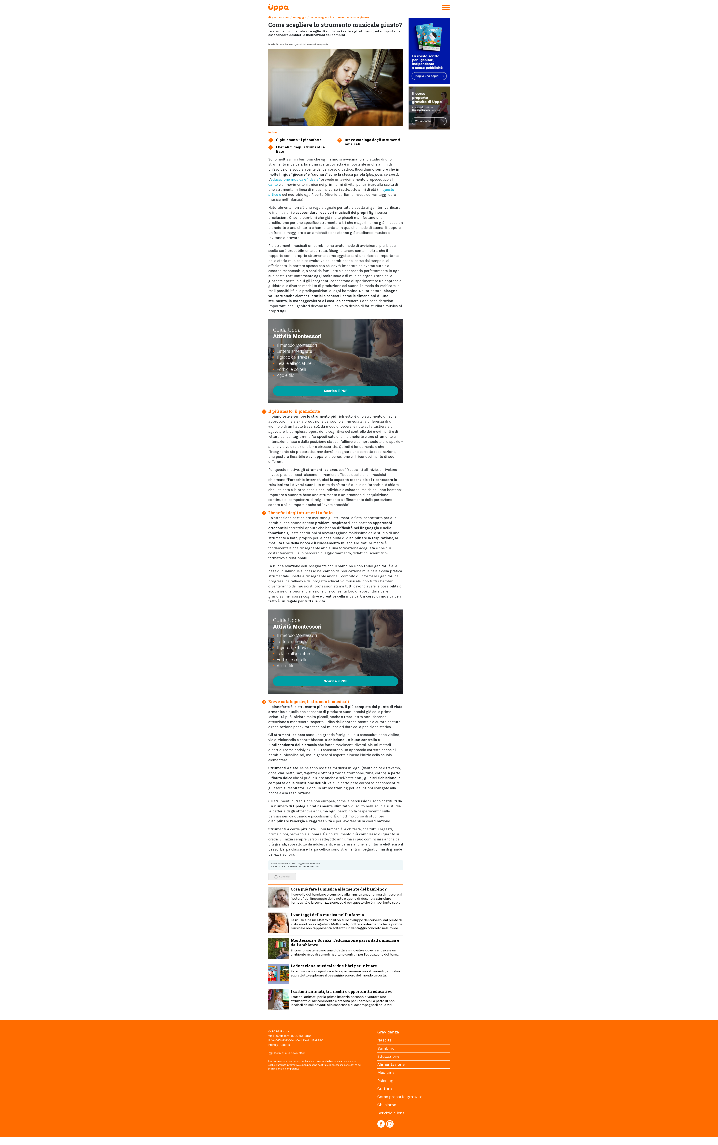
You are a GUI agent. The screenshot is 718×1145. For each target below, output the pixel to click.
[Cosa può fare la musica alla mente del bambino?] (278, 897)
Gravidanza (388, 1032)
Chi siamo (386, 1104)
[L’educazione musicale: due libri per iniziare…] (278, 974)
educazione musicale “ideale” (295, 179)
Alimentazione (391, 1064)
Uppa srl (285, 1031)
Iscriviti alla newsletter (289, 1053)
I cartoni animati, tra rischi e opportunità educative (343, 998)
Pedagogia (299, 17)
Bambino (386, 1048)
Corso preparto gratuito (399, 1096)
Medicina (386, 1072)
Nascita (384, 1040)
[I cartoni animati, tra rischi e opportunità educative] (278, 999)
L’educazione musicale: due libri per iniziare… (345, 970)
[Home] (269, 17)
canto (273, 184)
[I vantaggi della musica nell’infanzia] (278, 922)
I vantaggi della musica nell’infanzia (346, 921)
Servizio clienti (391, 1112)
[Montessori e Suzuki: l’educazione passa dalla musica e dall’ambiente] (278, 948)
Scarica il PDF (335, 391)
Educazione (281, 17)
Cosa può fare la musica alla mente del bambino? (346, 895)
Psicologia (387, 1080)
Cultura (384, 1088)
